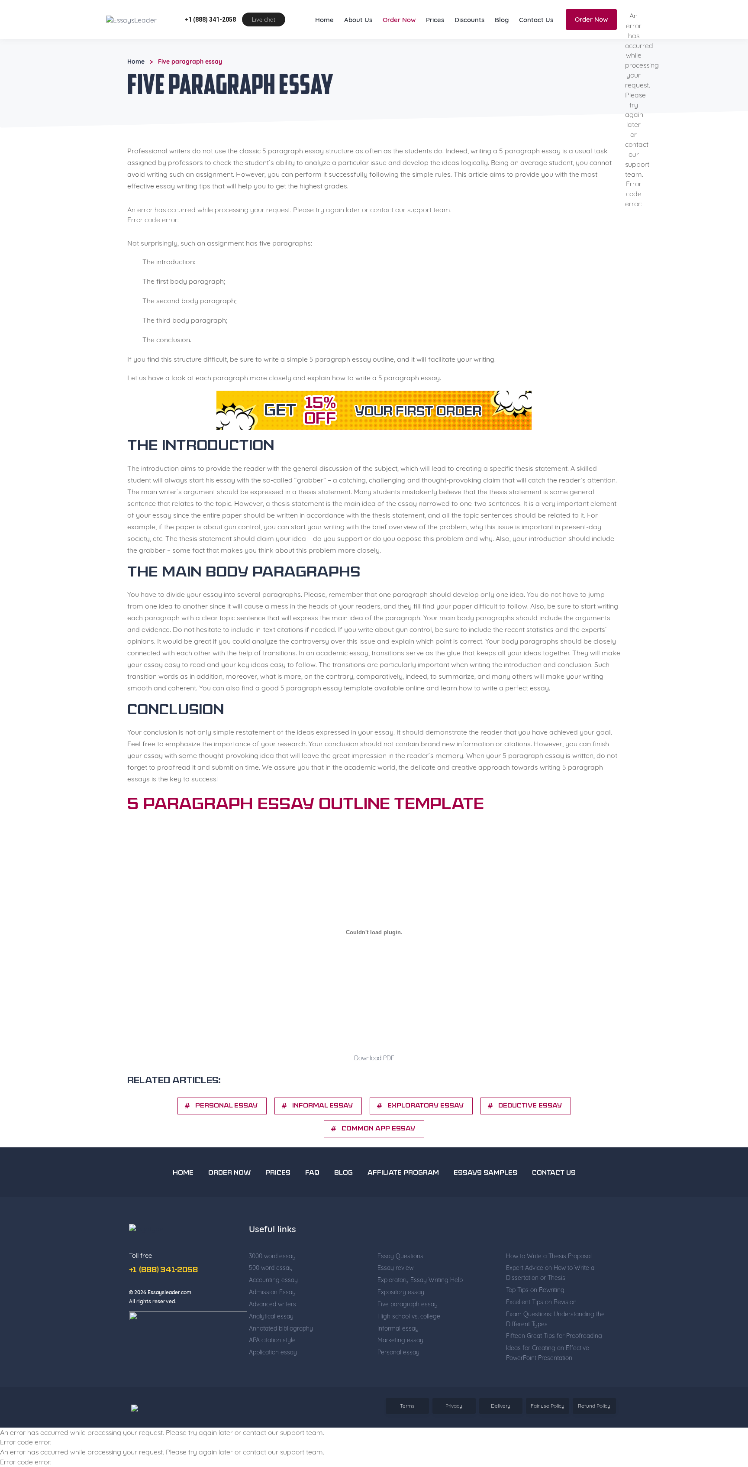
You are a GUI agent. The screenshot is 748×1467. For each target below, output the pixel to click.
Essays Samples (485, 1200)
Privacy (453, 1432)
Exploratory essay (425, 1133)
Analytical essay (271, 1343)
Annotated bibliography (281, 1355)
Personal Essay (226, 1133)
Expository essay (400, 1319)
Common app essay (378, 1156)
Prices (435, 46)
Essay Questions (400, 1283)
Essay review (395, 1295)
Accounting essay (273, 1307)
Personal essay (398, 1379)
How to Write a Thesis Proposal (549, 1283)
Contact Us (536, 46)
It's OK (542, 13)
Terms (407, 1432)
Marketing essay (400, 1367)
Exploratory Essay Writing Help (420, 1307)
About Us (358, 46)
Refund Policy (594, 1432)
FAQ (312, 1200)
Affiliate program (403, 1200)
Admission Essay (272, 1319)
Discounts (469, 46)
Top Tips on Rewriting (535, 1317)
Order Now (399, 46)
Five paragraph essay (407, 1331)
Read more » (417, 17)
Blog (502, 46)
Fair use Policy (547, 1432)
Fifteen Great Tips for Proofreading (554, 1363)
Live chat (263, 46)
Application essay (273, 1379)
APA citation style (272, 1367)
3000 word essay (272, 1283)
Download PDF (374, 1085)
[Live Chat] (722, 1405)
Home (324, 46)
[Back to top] (722, 1375)
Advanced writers (272, 1331)
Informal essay (322, 1133)
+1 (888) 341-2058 (210, 46)
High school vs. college (408, 1343)
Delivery (500, 1432)
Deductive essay (530, 1133)
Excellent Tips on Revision (541, 1329)
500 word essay (271, 1295)
